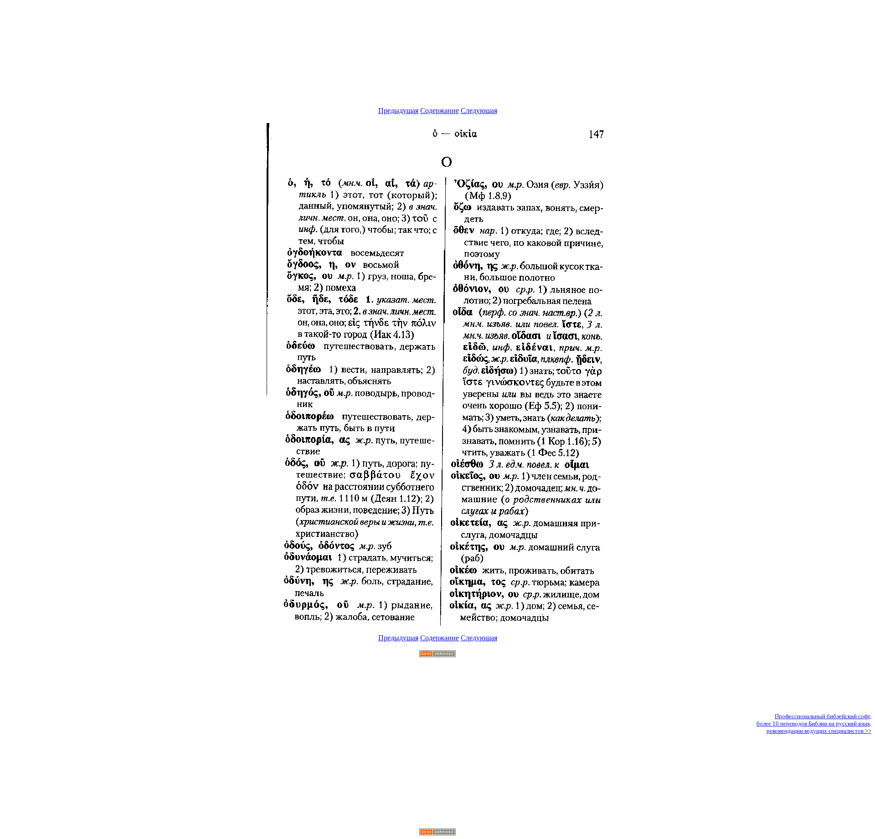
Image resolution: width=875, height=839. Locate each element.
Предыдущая (398, 110)
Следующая (479, 110)
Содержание (439, 110)
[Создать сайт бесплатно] (437, 655)
